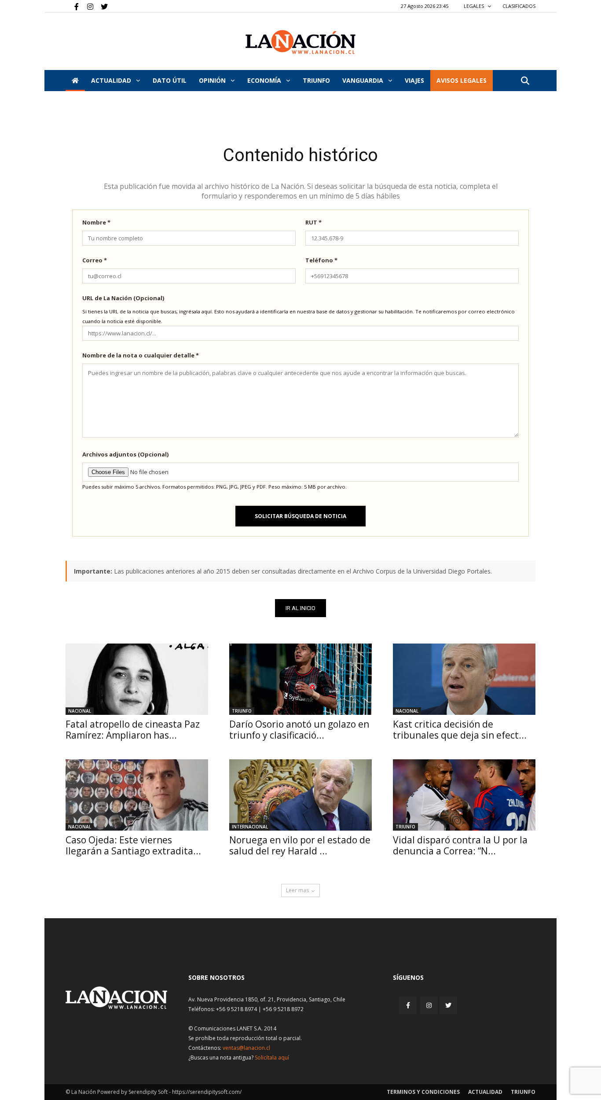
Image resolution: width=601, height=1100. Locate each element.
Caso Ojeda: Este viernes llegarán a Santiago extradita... (133, 845)
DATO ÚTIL (170, 80)
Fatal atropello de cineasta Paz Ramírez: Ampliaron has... (133, 729)
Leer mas (297, 890)
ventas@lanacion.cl (246, 1048)
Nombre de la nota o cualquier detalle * (140, 355)
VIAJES (414, 80)
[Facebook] (72, 6)
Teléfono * (321, 260)
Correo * (94, 260)
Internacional (250, 827)
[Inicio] (75, 80)
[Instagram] (86, 6)
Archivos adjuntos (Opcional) (125, 454)
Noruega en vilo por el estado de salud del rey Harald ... (299, 845)
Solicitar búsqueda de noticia (300, 516)
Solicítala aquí (272, 1057)
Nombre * (96, 222)
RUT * (313, 222)
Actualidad (112, 80)
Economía (265, 80)
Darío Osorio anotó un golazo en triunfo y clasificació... (299, 729)
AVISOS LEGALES (461, 80)
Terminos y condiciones (423, 1092)
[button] (524, 81)
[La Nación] (300, 42)
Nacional (79, 711)
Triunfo (316, 80)
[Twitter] (101, 6)
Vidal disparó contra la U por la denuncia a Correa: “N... (460, 845)
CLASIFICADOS (518, 6)
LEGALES (474, 6)
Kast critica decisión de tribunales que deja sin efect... (460, 729)
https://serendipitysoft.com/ (207, 1092)
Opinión (213, 80)
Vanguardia (363, 80)
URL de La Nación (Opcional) (123, 298)
